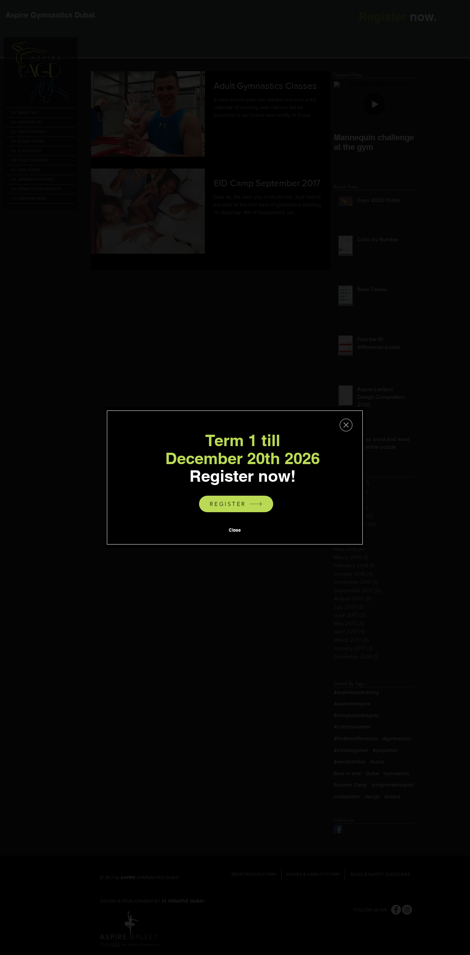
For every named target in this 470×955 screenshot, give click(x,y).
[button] (346, 425)
